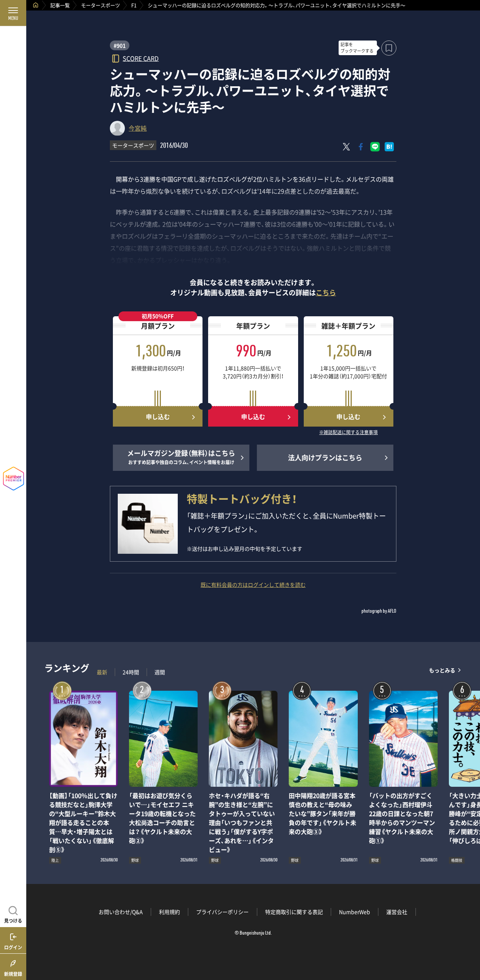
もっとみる (442, 670)
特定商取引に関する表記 (294, 911)
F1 (133, 5)
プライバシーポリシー (222, 911)
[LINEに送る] (375, 146)
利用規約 (169, 911)
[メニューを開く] (13, 13)
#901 (120, 45)
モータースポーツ (100, 5)
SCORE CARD (141, 58)
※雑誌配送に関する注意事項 (348, 433)
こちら (326, 292)
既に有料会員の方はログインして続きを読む (253, 584)
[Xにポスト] (346, 146)
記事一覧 (60, 5)
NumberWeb (354, 911)
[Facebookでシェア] (360, 146)
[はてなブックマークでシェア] (389, 146)
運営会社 (396, 911)
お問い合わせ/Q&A (121, 911)
